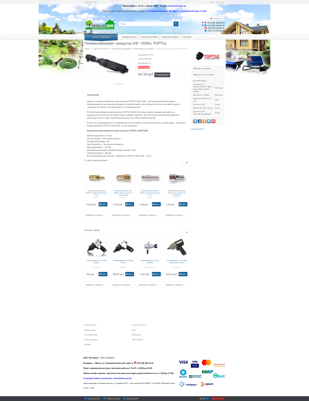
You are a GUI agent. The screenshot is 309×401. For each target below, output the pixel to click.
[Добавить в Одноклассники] (204, 121)
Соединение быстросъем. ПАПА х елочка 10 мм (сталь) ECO (150, 193)
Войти (212, 2)
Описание (93, 94)
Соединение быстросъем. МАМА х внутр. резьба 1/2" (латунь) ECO (123, 193)
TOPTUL (150, 55)
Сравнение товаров (113, 398)
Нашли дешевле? (197, 129)
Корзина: (217, 18)
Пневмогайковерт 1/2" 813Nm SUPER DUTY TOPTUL (177, 261)
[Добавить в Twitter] (209, 121)
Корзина (202, 398)
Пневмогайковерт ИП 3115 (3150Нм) (150, 261)
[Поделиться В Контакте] (195, 121)
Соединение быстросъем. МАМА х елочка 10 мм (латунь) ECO (96, 193)
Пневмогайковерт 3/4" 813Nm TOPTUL (123, 261)
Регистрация (220, 2)
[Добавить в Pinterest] (213, 121)
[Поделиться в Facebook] (200, 121)
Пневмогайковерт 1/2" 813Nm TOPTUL (97, 261)
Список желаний (132, 398)
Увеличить (120, 84)
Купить (103, 204)
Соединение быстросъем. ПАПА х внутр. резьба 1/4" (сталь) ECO (177, 193)
